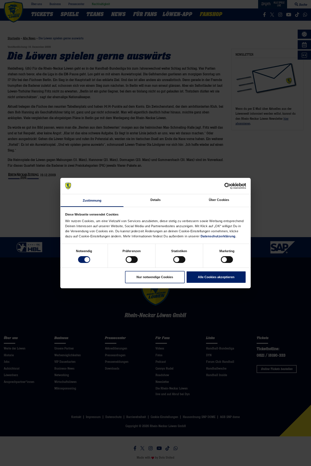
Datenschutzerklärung (218, 236)
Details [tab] (155, 200)
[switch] (132, 259)
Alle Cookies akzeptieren (216, 277)
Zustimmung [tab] (92, 200)
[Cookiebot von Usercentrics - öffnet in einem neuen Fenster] (227, 186)
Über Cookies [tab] (219, 200)
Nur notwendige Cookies (154, 277)
